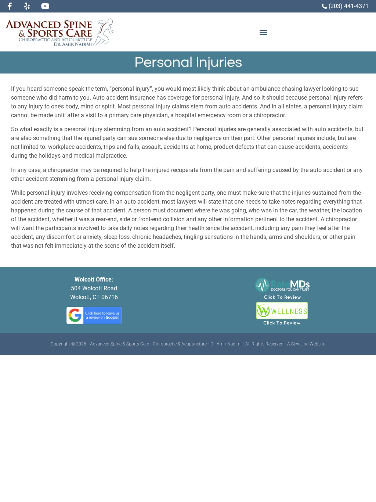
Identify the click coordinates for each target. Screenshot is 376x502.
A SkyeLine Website (306, 344)
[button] (263, 32)
